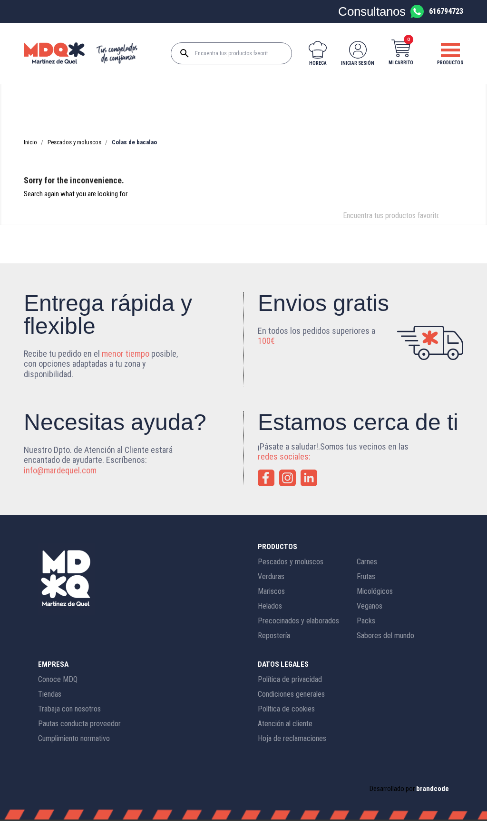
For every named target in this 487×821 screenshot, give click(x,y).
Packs (366, 620)
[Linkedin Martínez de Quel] (309, 478)
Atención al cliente (285, 723)
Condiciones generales (291, 694)
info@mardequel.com (60, 470)
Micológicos (375, 591)
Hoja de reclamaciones (292, 738)
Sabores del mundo (385, 635)
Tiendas (49, 694)
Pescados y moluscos (290, 561)
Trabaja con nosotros (69, 708)
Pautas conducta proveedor (79, 723)
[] (444, 222)
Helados (270, 606)
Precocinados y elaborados (298, 620)
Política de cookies (286, 708)
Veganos (369, 606)
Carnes (367, 561)
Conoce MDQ (58, 679)
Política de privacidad (290, 679)
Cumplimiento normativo (74, 738)
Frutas (366, 576)
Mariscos (271, 591)
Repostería (274, 635)
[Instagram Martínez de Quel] (287, 478)
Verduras (271, 576)
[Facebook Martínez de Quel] (266, 478)
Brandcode (432, 788)
